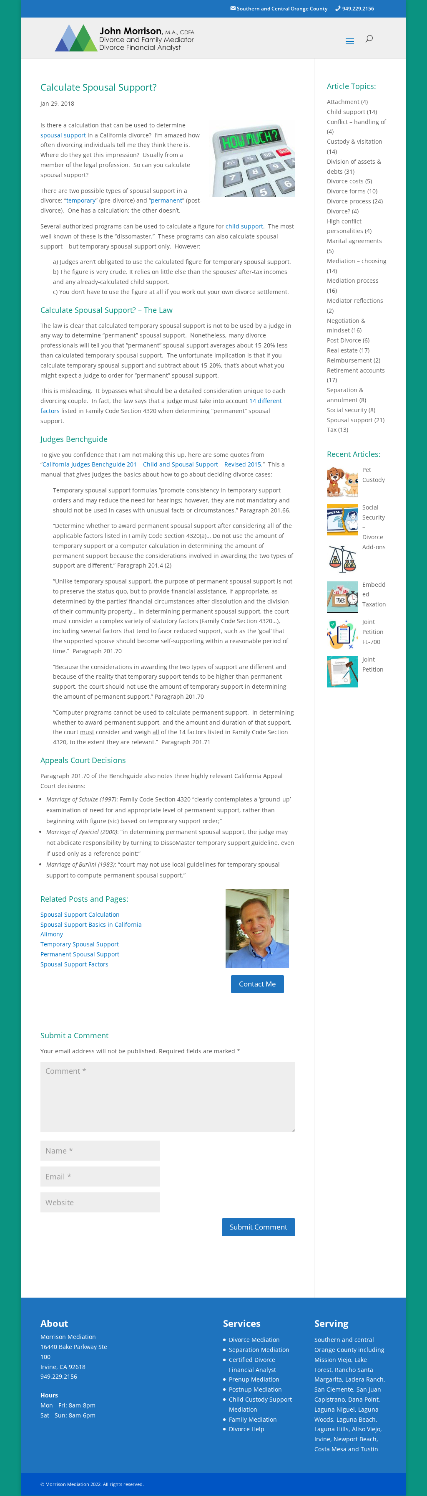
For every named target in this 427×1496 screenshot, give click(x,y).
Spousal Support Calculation (80, 914)
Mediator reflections (355, 300)
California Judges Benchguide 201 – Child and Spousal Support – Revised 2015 (152, 464)
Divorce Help (246, 1429)
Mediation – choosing (357, 261)
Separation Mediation (259, 1350)
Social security (347, 410)
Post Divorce (344, 340)
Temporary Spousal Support (79, 944)
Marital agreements (354, 241)
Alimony (51, 934)
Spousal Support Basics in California (91, 924)
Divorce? (338, 211)
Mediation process (353, 280)
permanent (166, 200)
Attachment (343, 102)
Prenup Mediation (254, 1379)
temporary (80, 200)
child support (244, 226)
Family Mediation (253, 1419)
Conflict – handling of (356, 122)
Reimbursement (349, 360)
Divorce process (349, 201)
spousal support (63, 135)
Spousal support (350, 420)
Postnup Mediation (255, 1389)
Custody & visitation (354, 141)
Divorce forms (346, 191)
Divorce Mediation (254, 1340)
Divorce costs (345, 181)
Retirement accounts (356, 370)
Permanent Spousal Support (79, 954)
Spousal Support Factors (74, 964)
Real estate (342, 350)
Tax (332, 430)
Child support (346, 112)
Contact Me (257, 984)
